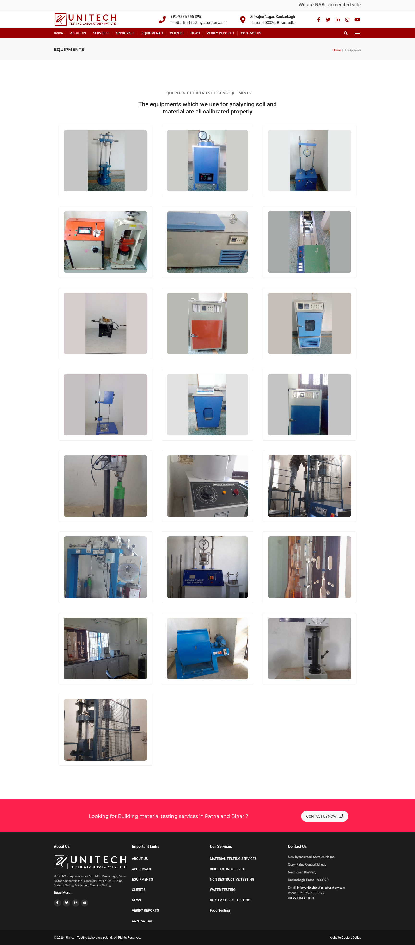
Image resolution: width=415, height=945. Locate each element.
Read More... (63, 893)
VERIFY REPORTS (220, 33)
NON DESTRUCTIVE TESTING (232, 879)
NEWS (195, 33)
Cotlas (357, 937)
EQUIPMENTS (152, 33)
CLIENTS (176, 33)
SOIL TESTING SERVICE (228, 869)
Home (58, 33)
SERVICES (100, 33)
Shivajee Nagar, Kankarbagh (272, 16)
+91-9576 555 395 (186, 16)
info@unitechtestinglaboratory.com (198, 22)
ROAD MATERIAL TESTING (230, 900)
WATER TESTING (223, 890)
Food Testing (220, 910)
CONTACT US (251, 33)
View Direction (301, 898)
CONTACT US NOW (321, 816)
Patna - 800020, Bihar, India (272, 22)
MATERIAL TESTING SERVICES (233, 859)
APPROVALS (125, 33)
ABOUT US (78, 33)
